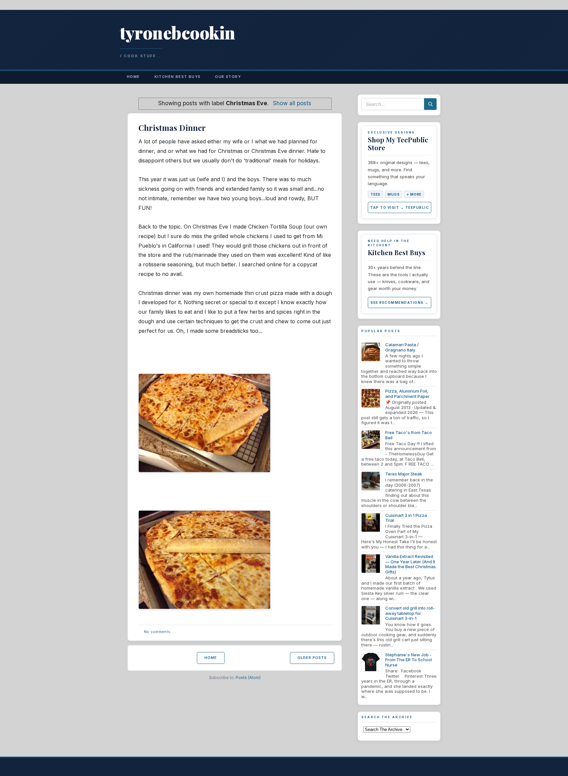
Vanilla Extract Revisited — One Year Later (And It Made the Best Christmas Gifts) (410, 564)
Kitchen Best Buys (177, 76)
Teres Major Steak (403, 473)
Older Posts (312, 657)
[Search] (430, 104)
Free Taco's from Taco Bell (408, 435)
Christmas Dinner (172, 127)
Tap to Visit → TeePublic (399, 207)
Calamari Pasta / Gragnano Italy (402, 347)
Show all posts (292, 103)
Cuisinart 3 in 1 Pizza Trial (406, 518)
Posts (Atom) (248, 677)
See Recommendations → (399, 302)
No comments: (158, 631)
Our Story (228, 76)
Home (133, 76)
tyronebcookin (177, 32)
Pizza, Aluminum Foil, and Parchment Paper (407, 393)
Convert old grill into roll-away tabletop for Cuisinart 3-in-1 (410, 613)
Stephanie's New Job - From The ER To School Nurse (408, 659)
